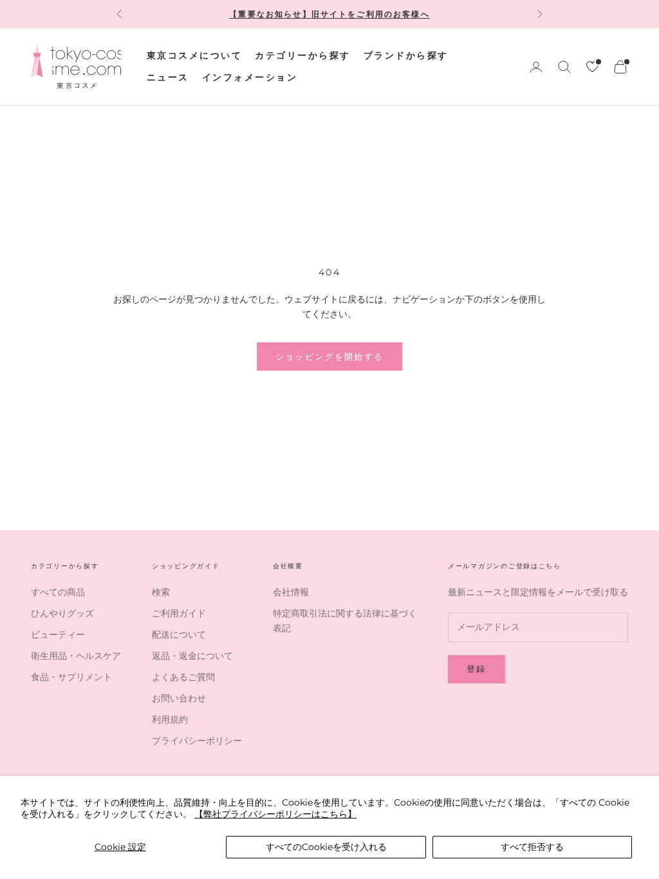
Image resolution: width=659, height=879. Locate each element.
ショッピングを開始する (329, 356)
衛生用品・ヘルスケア (76, 656)
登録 (477, 668)
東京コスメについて (194, 55)
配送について (179, 634)
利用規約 (170, 719)
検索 (161, 592)
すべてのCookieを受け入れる (326, 847)
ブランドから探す (406, 55)
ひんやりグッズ (62, 613)
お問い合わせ (179, 698)
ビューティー (58, 634)
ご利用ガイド (179, 613)
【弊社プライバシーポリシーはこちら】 (275, 814)
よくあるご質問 (183, 677)
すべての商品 (58, 592)
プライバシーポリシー (197, 740)
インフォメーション (249, 77)
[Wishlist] (592, 66)
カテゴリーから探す (302, 55)
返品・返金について (192, 656)
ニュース (168, 77)
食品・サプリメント (71, 677)
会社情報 (291, 592)
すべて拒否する (532, 847)
